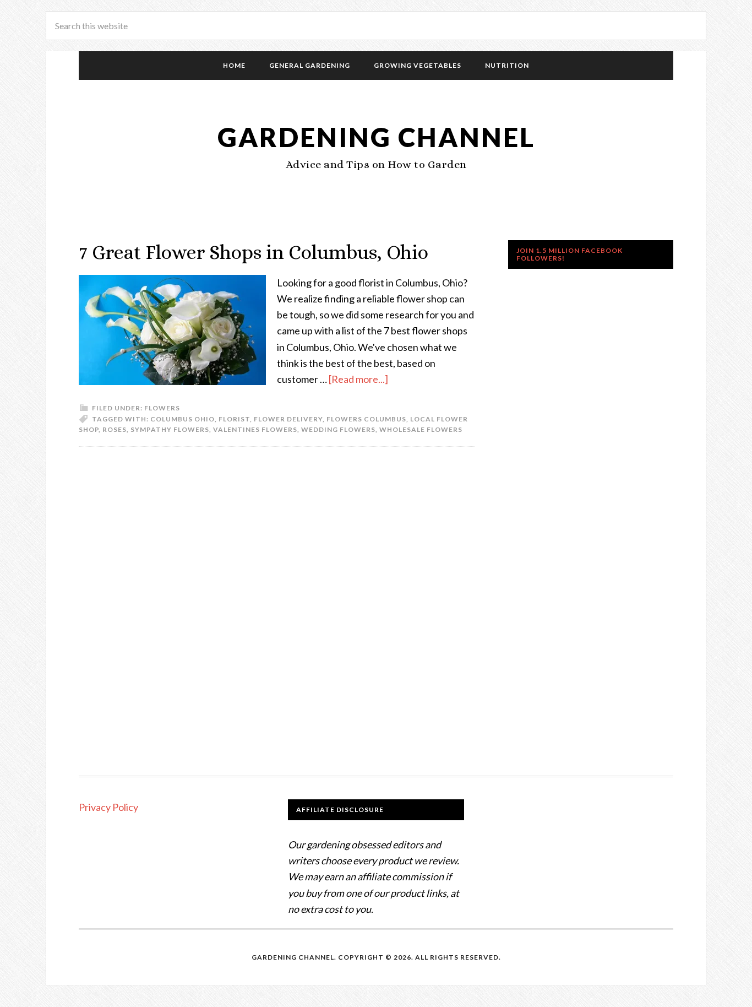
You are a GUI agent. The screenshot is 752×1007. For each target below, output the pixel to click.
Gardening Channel (376, 137)
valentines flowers (255, 429)
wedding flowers (338, 429)
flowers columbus (366, 419)
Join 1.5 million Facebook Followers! (569, 254)
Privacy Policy (108, 807)
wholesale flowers (420, 429)
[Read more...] (358, 379)
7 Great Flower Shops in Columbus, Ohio (253, 252)
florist (234, 419)
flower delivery (288, 419)
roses (114, 429)
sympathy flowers (169, 429)
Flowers (162, 408)
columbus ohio (182, 419)
